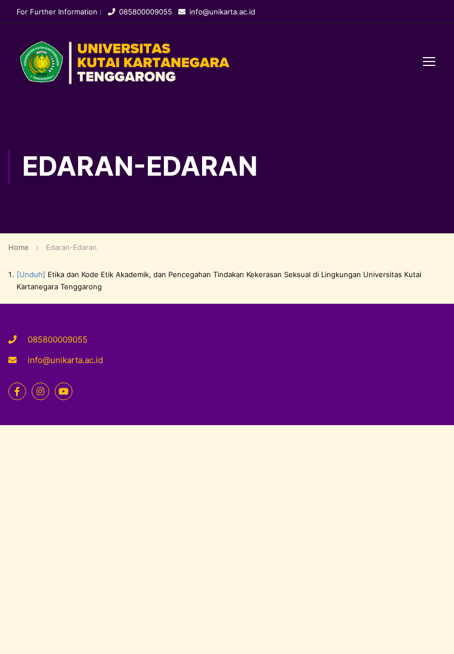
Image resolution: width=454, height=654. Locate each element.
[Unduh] (31, 274)
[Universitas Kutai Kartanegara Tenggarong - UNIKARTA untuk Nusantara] (214, 63)
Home (18, 247)
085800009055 (145, 11)
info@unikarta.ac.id (222, 11)
